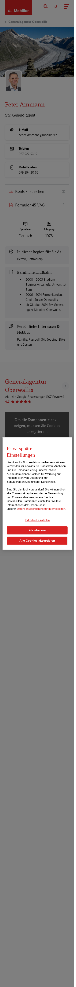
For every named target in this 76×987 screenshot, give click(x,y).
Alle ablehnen (37, 530)
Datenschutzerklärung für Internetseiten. (41, 508)
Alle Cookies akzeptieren (37, 540)
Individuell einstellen (37, 520)
